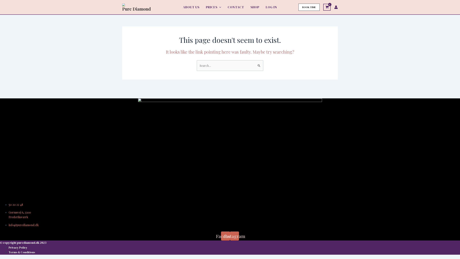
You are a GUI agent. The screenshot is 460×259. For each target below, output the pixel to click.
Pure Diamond (136, 9)
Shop (254, 7)
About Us (191, 7)
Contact (236, 7)
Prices (211, 7)
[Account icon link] (336, 7)
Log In (271, 7)
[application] (219, 7)
